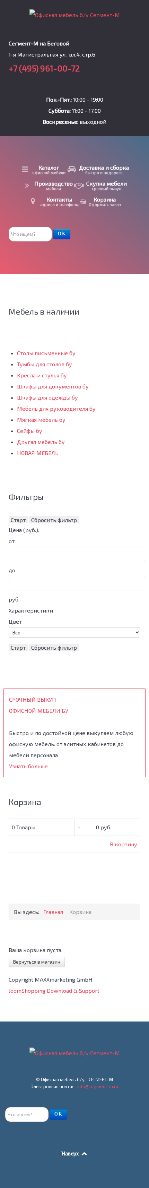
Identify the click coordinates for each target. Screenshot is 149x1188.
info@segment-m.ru (97, 1086)
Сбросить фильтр (54, 519)
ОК (62, 234)
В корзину (123, 844)
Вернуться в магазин (36, 962)
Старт (18, 519)
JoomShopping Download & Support (54, 990)
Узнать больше (28, 766)
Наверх (70, 1154)
